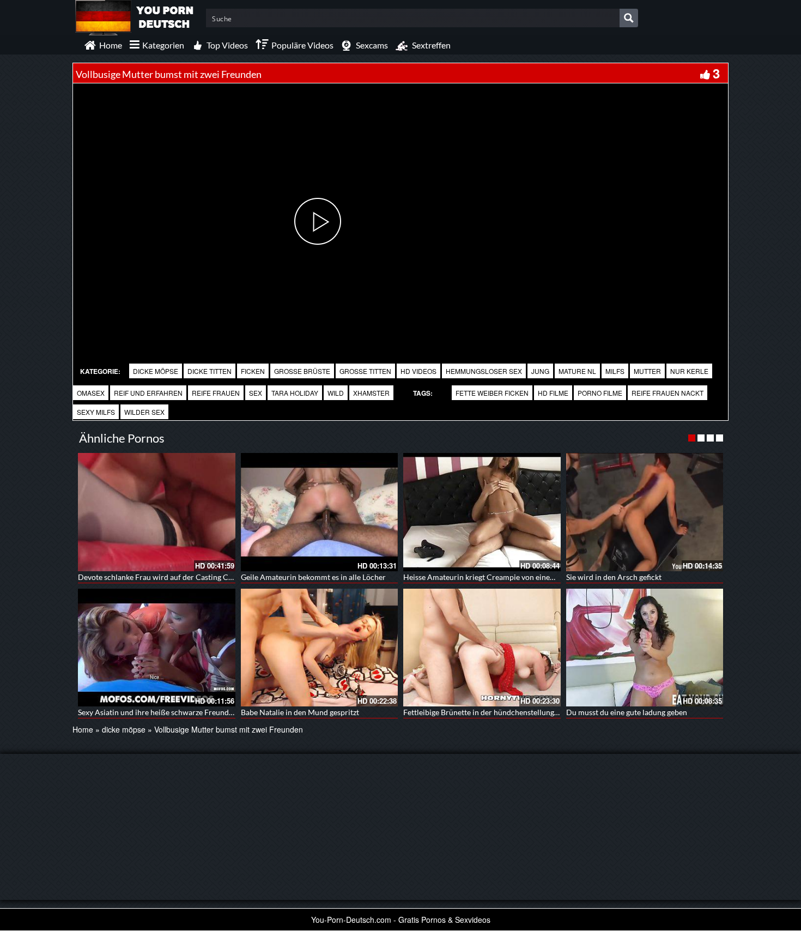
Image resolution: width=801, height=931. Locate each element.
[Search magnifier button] (629, 18)
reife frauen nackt (667, 392)
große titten (365, 371)
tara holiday (294, 392)
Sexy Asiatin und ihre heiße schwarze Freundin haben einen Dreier (190, 712)
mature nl (577, 371)
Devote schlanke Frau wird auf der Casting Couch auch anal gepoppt (193, 577)
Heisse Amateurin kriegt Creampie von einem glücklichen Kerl (508, 577)
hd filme (553, 392)
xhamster (371, 392)
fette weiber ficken (492, 392)
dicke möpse (155, 371)
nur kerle (689, 371)
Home (82, 729)
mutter (647, 371)
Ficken (253, 371)
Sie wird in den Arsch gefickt (614, 577)
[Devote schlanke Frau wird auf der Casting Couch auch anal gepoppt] (156, 512)
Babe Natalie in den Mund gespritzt (300, 712)
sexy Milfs (96, 411)
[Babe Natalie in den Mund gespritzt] (319, 647)
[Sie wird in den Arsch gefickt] (645, 512)
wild (335, 392)
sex (255, 392)
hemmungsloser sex (484, 371)
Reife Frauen (216, 392)
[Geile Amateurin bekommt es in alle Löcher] (319, 512)
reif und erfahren (148, 392)
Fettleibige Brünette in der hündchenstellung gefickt (490, 712)
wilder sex (144, 411)
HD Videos (418, 371)
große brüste (302, 371)
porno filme (600, 392)
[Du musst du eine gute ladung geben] (645, 647)
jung (540, 371)
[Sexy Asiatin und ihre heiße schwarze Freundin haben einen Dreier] (156, 647)
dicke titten (209, 371)
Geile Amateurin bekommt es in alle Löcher (313, 577)
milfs (614, 371)
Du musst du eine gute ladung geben (626, 712)
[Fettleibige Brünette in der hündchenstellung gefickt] (482, 647)
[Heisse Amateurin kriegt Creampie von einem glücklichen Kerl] (482, 512)
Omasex (91, 392)
